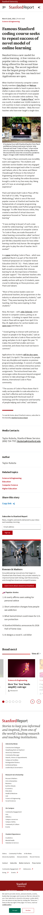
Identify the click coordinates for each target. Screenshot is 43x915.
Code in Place (27, 99)
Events (8, 827)
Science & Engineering (11, 22)
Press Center (36, 863)
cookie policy (6, 905)
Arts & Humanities (11, 781)
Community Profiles (15, 854)
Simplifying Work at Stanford (15, 750)
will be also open (30, 354)
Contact (5, 863)
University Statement (13, 752)
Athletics (8, 817)
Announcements (22, 857)
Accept (14, 910)
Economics (9, 788)
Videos (4, 854)
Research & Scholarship (14, 775)
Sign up (7, 532)
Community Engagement (14, 812)
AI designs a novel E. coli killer (18, 634)
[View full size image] (21, 129)
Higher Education (9, 488)
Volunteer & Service (12, 843)
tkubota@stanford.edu (29, 441)
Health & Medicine (11, 793)
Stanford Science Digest (19, 418)
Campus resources (12, 819)
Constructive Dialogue (13, 748)
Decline (28, 910)
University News (12, 744)
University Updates (8, 857)
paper (8, 255)
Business (8, 783)
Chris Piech (21, 85)
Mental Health (10, 840)
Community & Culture (12, 824)
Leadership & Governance (14, 767)
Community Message (12, 755)
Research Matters (11, 778)
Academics (9, 838)
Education (6, 481)
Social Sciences (11, 801)
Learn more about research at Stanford (19, 586)
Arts (7, 814)
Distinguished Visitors (13, 762)
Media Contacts (24, 863)
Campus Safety (11, 822)
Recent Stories (35, 857)
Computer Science (10, 485)
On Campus (10, 808)
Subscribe (13, 863)
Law (7, 796)
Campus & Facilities (12, 760)
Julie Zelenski (26, 311)
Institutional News (11, 765)
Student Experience (13, 834)
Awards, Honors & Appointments (16, 757)
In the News (28, 854)
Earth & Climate (11, 786)
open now (6, 325)
